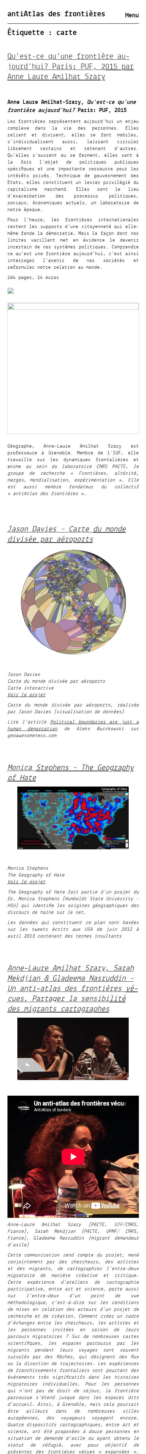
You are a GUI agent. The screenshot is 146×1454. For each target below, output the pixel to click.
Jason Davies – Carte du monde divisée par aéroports (66, 534)
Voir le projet (26, 695)
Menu (132, 15)
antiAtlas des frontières (56, 14)
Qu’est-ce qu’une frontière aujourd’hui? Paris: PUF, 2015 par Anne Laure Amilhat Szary (70, 67)
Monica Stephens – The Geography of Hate (70, 773)
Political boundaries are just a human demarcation (73, 725)
